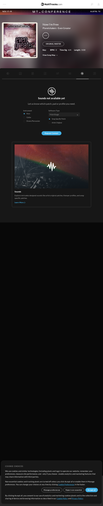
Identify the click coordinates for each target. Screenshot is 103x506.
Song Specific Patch (59, 119)
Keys (28, 114)
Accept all (92, 490)
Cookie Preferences (66, 484)
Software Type (54, 111)
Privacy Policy (77, 498)
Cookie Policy (62, 498)
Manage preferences (52, 490)
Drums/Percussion (33, 121)
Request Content (51, 133)
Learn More (19, 202)
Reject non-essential (74, 490)
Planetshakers (49, 28)
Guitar (29, 117)
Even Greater (64, 28)
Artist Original (57, 123)
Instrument (27, 111)
